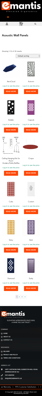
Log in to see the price (11, 86)
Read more (11, 91)
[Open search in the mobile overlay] (35, 24)
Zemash (25, 393)
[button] (8, 17)
